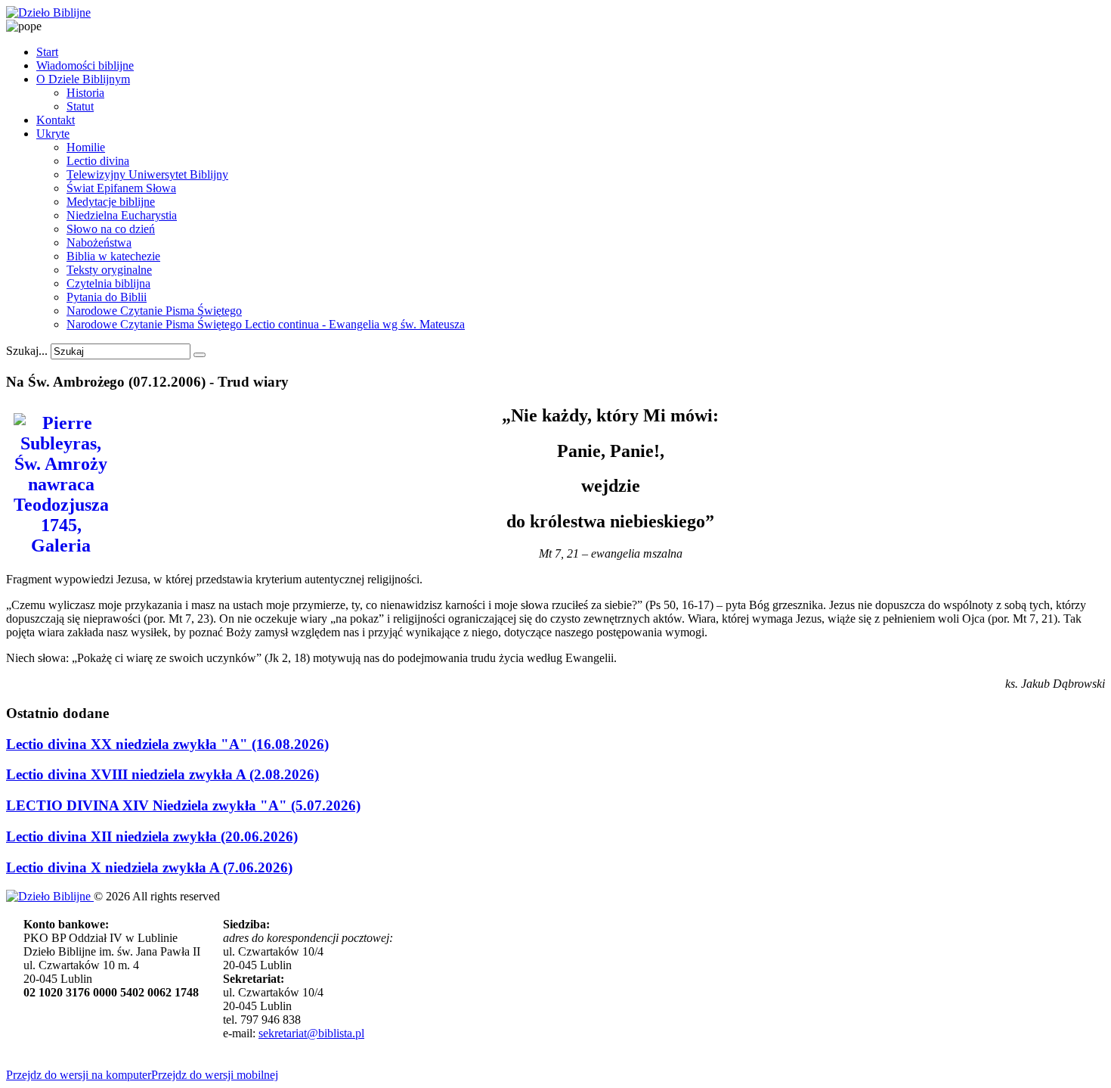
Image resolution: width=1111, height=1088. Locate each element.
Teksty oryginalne (109, 269)
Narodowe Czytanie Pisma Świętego (154, 310)
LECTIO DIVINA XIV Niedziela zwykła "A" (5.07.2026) (183, 805)
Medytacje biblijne (111, 201)
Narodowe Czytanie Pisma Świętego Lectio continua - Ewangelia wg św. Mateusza (266, 324)
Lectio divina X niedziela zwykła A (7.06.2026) (149, 867)
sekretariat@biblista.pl (311, 1033)
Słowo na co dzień (111, 228)
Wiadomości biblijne (85, 65)
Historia (85, 92)
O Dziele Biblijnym (83, 79)
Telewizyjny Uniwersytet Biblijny (147, 174)
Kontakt (55, 119)
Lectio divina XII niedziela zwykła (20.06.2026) (152, 836)
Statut (80, 106)
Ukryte (53, 133)
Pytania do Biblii (107, 297)
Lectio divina (98, 160)
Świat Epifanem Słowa (121, 188)
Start (47, 51)
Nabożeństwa (99, 242)
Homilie (86, 147)
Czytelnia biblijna (108, 283)
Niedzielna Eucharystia (122, 215)
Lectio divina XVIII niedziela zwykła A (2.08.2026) (162, 774)
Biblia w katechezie (113, 256)
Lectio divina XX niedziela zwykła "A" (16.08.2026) (167, 744)
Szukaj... (27, 350)
